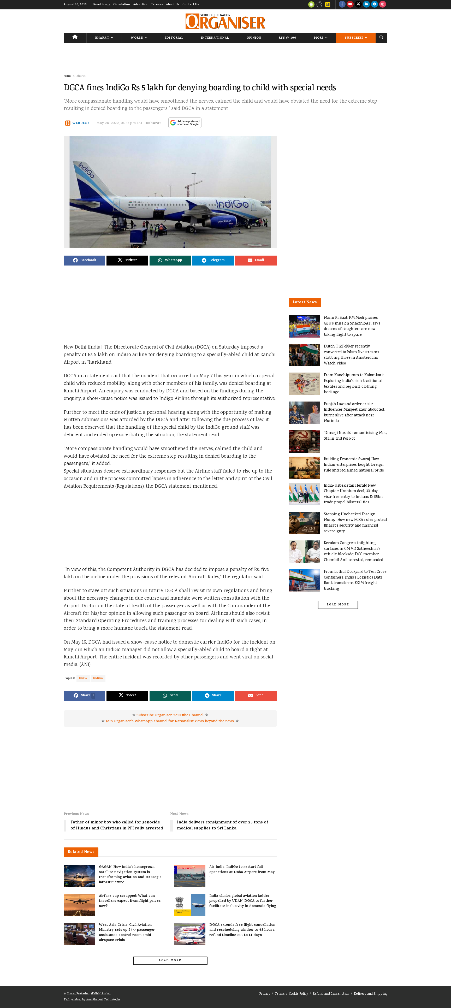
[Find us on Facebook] (342, 4)
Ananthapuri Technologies (103, 1000)
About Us (172, 4)
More (319, 38)
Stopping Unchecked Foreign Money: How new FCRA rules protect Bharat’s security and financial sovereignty (355, 522)
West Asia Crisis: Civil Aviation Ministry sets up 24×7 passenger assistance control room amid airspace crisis (127, 933)
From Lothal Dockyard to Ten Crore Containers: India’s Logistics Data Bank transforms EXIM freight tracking (355, 580)
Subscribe (354, 38)
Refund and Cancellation (331, 994)
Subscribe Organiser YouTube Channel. (170, 715)
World (137, 38)
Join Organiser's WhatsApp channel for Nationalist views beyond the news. (170, 721)
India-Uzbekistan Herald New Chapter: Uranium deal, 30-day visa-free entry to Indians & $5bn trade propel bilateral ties (353, 494)
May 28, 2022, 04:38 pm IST (120, 123)
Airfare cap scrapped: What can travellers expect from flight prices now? (130, 901)
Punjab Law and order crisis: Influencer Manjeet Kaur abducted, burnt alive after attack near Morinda (354, 412)
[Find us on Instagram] (382, 4)
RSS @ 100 (287, 38)
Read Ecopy (101, 4)
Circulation (121, 4)
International (215, 38)
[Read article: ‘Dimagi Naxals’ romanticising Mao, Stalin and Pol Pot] (304, 441)
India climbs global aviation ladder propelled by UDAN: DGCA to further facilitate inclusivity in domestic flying (242, 901)
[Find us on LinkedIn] (366, 4)
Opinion (254, 38)
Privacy (264, 994)
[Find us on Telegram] (374, 4)
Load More (170, 960)
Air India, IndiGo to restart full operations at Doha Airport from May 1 (242, 872)
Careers (157, 4)
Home (67, 76)
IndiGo (98, 678)
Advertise (140, 4)
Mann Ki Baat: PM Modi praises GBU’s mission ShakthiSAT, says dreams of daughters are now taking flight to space (352, 326)
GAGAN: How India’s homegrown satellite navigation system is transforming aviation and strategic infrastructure (130, 875)
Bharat (102, 38)
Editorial (174, 38)
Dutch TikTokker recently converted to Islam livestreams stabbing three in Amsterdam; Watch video (351, 355)
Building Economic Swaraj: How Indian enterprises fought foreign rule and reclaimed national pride (354, 465)
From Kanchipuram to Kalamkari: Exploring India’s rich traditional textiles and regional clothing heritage (354, 383)
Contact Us (190, 4)
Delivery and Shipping (370, 994)
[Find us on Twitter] (358, 4)
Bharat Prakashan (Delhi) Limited (88, 994)
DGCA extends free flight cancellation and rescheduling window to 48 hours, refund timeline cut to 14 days (242, 930)
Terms (279, 994)
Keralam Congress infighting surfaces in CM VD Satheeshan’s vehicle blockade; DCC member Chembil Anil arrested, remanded (353, 551)
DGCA (83, 678)
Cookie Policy (298, 994)
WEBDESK (81, 123)
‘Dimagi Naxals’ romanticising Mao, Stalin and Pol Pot (355, 436)
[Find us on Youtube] (350, 4)
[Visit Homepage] (225, 21)
